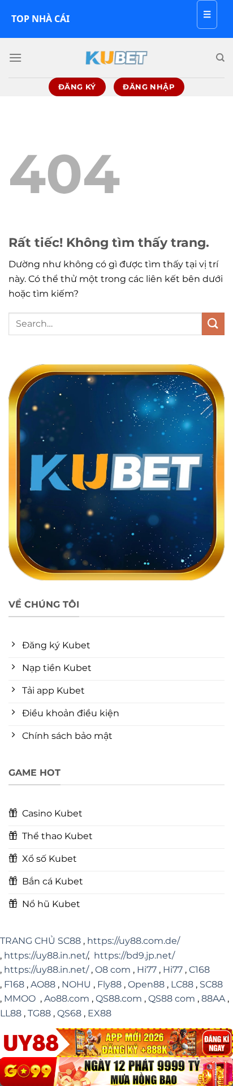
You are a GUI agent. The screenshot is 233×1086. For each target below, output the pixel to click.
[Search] (220, 58)
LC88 (182, 984)
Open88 (146, 984)
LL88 (10, 1013)
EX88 (99, 1013)
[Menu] (15, 57)
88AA (213, 998)
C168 (199, 969)
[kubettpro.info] (116, 58)
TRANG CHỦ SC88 (40, 940)
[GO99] (116, 1071)
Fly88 (109, 984)
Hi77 (147, 969)
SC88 (211, 984)
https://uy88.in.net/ (46, 955)
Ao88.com (66, 998)
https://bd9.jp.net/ (134, 955)
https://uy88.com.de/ (133, 940)
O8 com (113, 969)
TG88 (39, 1013)
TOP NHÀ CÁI (40, 18)
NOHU (76, 984)
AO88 (43, 984)
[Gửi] (213, 324)
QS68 (69, 1013)
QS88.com (119, 998)
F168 (14, 984)
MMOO (20, 998)
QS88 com (171, 998)
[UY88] (116, 1042)
